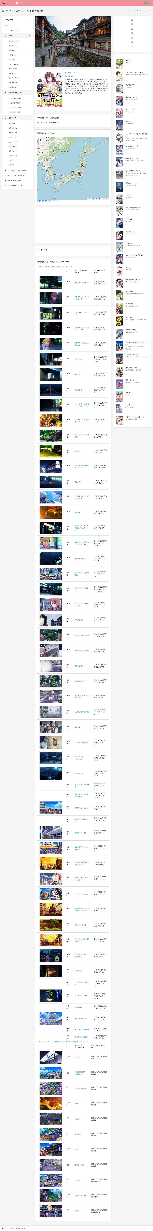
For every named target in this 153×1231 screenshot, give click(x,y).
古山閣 (77, 1119)
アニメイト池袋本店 (81, 742)
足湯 (76, 1104)
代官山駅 (78, 374)
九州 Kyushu (13, 73)
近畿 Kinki (12, 59)
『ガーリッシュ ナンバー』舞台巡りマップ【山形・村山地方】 (58, 1042)
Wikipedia (71, 76)
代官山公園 (78, 359)
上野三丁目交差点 (80, 925)
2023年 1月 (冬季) (15, 98)
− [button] (40, 143)
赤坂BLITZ (78, 482)
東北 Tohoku (13, 46)
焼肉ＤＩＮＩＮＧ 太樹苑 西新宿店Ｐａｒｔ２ (81, 528)
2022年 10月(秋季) (15, 103)
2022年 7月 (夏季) (15, 107)
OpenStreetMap (97, 199)
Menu (23, 3)
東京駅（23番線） (81, 833)
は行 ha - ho (13, 146)
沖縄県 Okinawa (14, 78)
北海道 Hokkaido (14, 41)
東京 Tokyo (12, 87)
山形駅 (77, 1058)
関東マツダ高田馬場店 (82, 635)
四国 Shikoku (13, 69)
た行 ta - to (12, 137)
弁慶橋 (77, 451)
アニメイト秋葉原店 (81, 894)
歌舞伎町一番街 (80, 558)
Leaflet (89, 199)
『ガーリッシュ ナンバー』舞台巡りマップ (51, 266)
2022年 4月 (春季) (15, 112)
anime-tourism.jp (19, 1228)
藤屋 (76, 1150)
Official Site (72, 73)
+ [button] (40, 140)
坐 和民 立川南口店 (81, 1037)
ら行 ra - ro (12, 160)
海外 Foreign (13, 82)
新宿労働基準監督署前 (82, 712)
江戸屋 (77, 1180)
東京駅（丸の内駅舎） (82, 808)
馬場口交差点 (79, 620)
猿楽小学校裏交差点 (81, 282)
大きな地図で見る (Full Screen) (48, 201)
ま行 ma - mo (13, 151)
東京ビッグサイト (80, 1018)
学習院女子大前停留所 (82, 650)
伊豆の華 (78, 1134)
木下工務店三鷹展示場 (82, 1030)
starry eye (78, 1007)
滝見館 (77, 1211)
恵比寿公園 (78, 390)
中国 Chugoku (13, 64)
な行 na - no (13, 142)
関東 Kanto (12, 50)
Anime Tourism (137, 11)
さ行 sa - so (13, 133)
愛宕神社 (78, 512)
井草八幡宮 (78, 971)
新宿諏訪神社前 (80, 681)
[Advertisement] (73, 225)
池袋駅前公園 (79, 773)
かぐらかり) (70, 266)
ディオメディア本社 (81, 996)
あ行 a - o (12, 123)
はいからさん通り (81, 1196)
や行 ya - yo (13, 155)
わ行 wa (11, 165)
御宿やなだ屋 (79, 1165)
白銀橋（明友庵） (81, 1088)
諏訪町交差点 (79, 666)
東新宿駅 (78, 727)
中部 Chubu (13, 55)
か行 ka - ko (13, 128)
